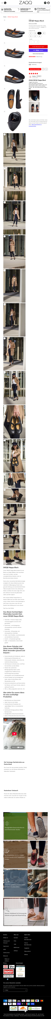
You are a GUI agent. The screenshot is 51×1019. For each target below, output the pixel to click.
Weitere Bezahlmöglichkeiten (38, 53)
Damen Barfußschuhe (27, 938)
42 (35, 36)
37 (30, 33)
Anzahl (30, 39)
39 (39, 33)
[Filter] (43, 69)
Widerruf (5, 937)
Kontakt (16, 937)
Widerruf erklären (7, 959)
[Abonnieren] (25, 990)
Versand (42, 26)
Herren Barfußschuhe (27, 943)
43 (39, 36)
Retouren (5, 955)
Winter (26, 954)
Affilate (16, 950)
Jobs (15, 944)
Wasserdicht (27, 951)
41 (30, 36)
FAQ (15, 940)
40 (43, 33)
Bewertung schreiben (35, 69)
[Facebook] (25, 1012)
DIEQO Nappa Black (13, 16)
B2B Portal (16, 947)
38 (35, 33)
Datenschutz (6, 952)
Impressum (6, 946)
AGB (4, 949)
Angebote (26, 948)
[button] (5, 2)
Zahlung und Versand (6, 941)
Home (4, 16)
